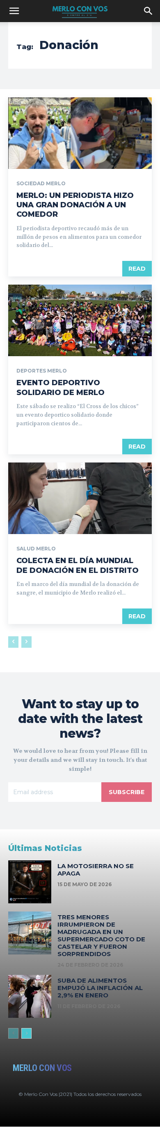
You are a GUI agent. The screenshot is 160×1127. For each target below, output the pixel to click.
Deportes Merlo (41, 370)
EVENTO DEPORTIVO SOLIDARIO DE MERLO (60, 387)
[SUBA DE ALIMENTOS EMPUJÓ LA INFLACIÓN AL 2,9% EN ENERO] (29, 996)
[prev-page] (13, 642)
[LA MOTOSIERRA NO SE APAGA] (29, 881)
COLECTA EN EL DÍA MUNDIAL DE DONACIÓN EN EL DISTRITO (77, 565)
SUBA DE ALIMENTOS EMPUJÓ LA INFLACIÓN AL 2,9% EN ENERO (100, 988)
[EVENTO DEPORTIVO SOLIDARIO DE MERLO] (80, 320)
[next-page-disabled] (26, 642)
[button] (14, 11)
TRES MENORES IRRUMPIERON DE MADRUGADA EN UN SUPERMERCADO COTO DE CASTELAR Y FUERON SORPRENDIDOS (101, 935)
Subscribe (126, 792)
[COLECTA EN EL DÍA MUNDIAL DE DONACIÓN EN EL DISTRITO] (80, 498)
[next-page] (26, 1033)
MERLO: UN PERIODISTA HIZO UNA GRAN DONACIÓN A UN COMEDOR (75, 205)
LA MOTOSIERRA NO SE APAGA (95, 869)
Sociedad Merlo (41, 183)
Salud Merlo (36, 548)
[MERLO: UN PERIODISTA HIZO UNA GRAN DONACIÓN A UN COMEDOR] (80, 133)
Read (137, 268)
